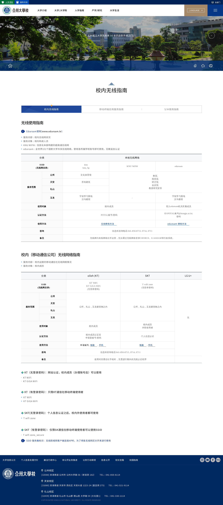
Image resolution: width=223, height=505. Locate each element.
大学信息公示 (9, 459)
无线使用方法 (107, 223)
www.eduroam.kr (52, 131)
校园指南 (133, 459)
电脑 (92, 345)
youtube (207, 460)
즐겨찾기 (203, 66)
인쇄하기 (211, 66)
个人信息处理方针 (29, 459)
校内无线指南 (51, 109)
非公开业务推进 (69, 459)
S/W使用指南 (171, 109)
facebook (212, 460)
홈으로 (10, 66)
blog (218, 460)
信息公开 (105, 459)
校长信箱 (119, 459)
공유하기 (195, 66)
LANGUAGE (194, 10)
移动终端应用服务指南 (111, 109)
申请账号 (84, 345)
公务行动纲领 (89, 459)
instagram (202, 460)
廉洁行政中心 (50, 459)
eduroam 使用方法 (177, 223)
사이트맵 (215, 10)
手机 (101, 345)
